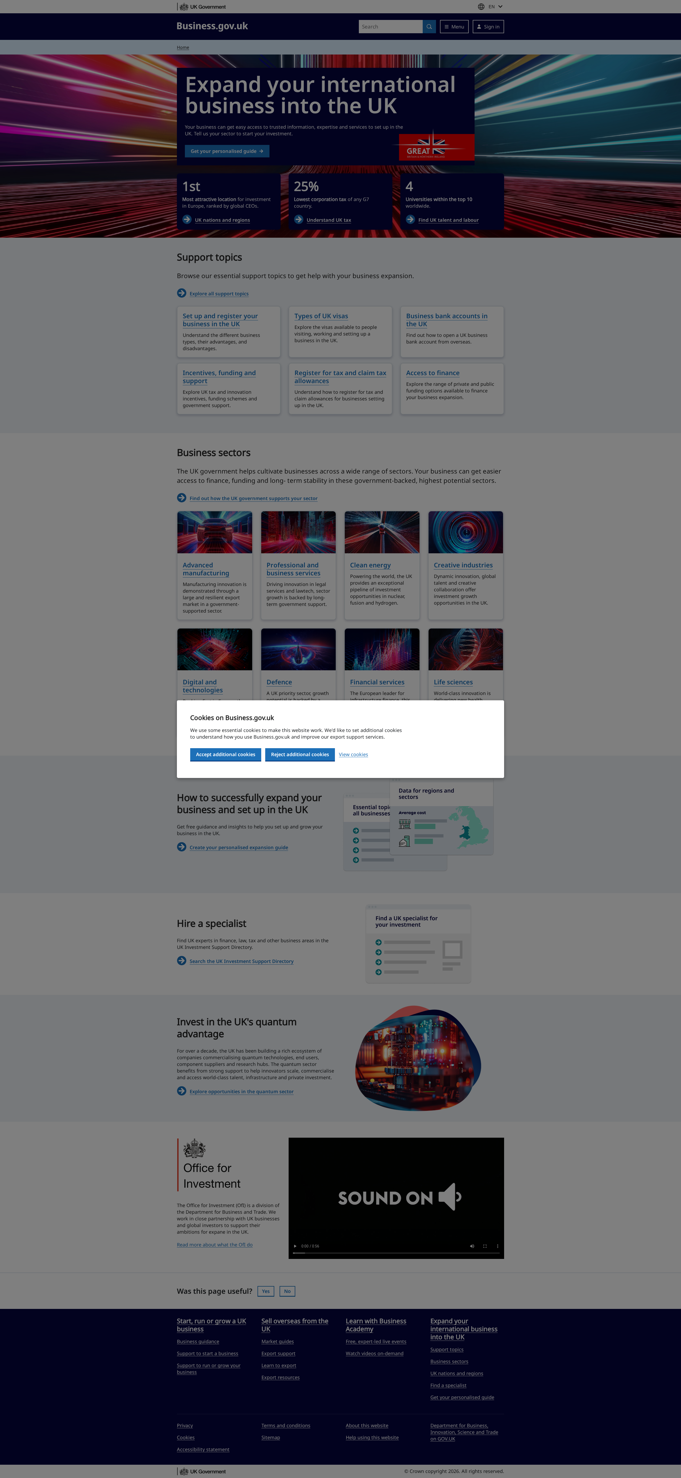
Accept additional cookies (225, 754)
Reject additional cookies (300, 754)
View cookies (353, 754)
